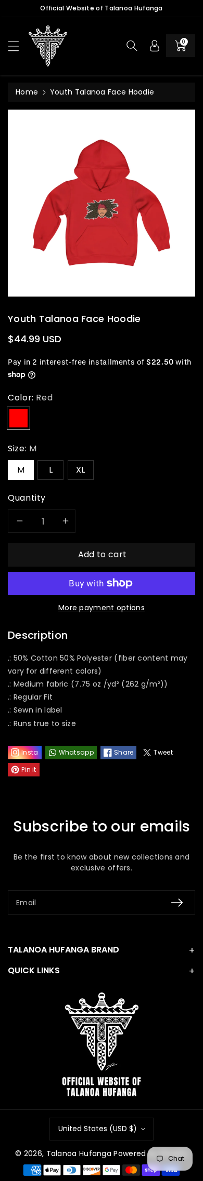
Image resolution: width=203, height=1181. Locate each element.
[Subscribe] (177, 902)
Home (27, 92)
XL (80, 470)
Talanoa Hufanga (79, 1153)
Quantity (27, 498)
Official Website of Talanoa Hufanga (101, 8)
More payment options (101, 607)
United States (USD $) (97, 1128)
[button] (18, 45)
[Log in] (154, 45)
